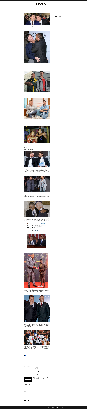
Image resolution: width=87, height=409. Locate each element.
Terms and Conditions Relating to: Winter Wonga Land (45, 378)
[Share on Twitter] (27, 366)
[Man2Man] (43, 3)
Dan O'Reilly (36, 371)
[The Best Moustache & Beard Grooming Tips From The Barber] (28, 379)
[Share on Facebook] (26, 366)
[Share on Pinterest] (29, 366)
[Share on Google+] (28, 366)
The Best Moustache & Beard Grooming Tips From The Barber (28, 384)
